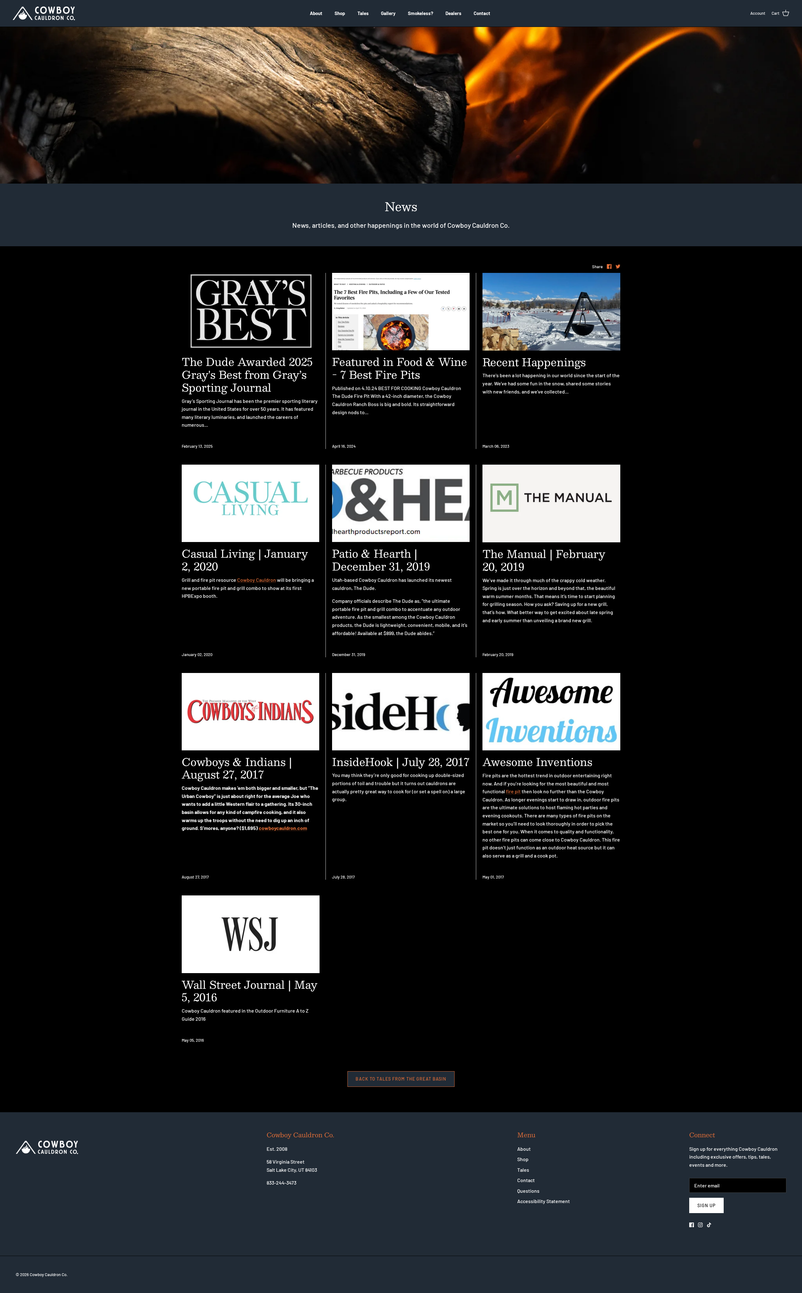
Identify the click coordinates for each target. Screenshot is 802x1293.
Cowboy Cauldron (256, 580)
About (316, 13)
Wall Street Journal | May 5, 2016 (249, 990)
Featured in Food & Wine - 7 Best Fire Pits (399, 367)
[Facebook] (691, 1225)
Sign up (706, 1205)
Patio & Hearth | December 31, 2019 (381, 559)
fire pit (513, 791)
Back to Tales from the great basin (401, 1079)
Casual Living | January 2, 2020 (245, 559)
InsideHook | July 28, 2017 (400, 761)
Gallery (388, 13)
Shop (340, 13)
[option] (401, 105)
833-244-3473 (281, 1183)
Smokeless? (420, 13)
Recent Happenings (534, 362)
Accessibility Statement (543, 1201)
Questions (528, 1191)
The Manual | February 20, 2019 (543, 560)
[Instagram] (700, 1225)
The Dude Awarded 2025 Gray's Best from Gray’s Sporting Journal (247, 374)
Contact (482, 13)
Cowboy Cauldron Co (48, 1274)
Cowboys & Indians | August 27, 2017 (237, 768)
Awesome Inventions (537, 761)
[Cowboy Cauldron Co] (44, 13)
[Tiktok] (709, 1225)
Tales (363, 13)
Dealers (453, 13)
